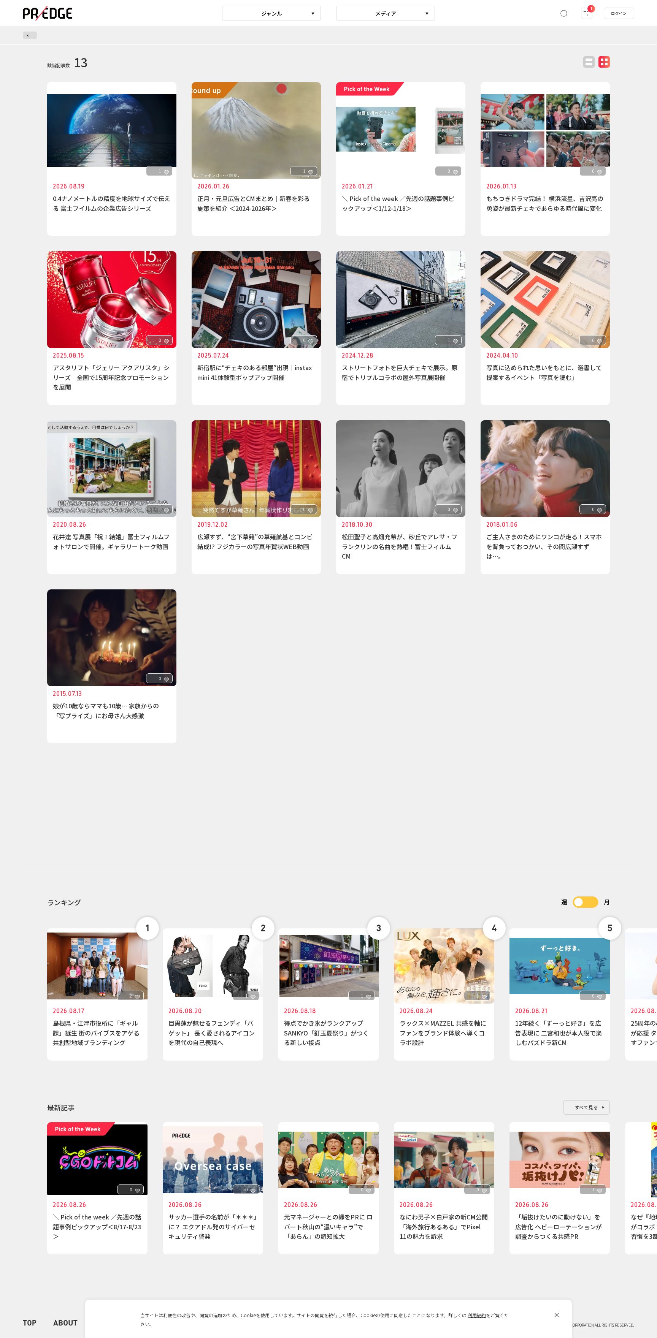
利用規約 (477, 1315)
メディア (385, 13)
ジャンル (271, 13)
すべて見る (586, 1107)
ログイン (619, 13)
